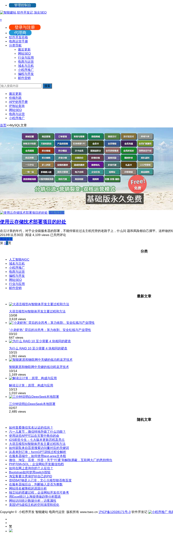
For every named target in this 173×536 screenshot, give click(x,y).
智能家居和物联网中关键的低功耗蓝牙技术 (39, 367)
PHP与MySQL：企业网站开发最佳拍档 (36, 464)
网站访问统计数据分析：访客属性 (32, 500)
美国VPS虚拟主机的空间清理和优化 (34, 504)
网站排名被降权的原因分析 (28, 488)
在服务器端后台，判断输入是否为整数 (36, 484)
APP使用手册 (18, 102)
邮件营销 (24, 78)
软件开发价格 (18, 37)
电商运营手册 (18, 41)
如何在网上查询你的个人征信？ (31, 468)
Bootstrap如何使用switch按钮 (29, 472)
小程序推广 (26, 70)
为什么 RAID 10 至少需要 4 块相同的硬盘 (38, 348)
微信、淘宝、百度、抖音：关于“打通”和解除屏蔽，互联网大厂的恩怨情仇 (60, 460)
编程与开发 (26, 74)
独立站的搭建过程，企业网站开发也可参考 (39, 492)
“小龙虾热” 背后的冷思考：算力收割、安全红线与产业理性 (50, 330)
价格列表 (15, 97)
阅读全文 (6, 239)
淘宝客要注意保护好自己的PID (30, 476)
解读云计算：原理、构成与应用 (31, 385)
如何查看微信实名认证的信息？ (31, 427)
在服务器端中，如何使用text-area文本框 (37, 456)
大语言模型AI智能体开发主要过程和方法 (37, 311)
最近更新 (24, 49)
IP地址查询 (17, 106)
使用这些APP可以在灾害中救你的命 (34, 435)
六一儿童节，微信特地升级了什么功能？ (37, 431)
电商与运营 (26, 61)
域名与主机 (26, 65)
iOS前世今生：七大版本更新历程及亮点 (37, 439)
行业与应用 (26, 57)
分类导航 (15, 45)
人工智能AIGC (19, 259)
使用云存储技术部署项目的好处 (33, 221)
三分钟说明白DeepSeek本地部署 (32, 404)
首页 (3, 125)
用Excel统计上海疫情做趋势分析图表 (35, 496)
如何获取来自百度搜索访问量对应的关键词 (39, 448)
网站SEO (24, 53)
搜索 (47, 86)
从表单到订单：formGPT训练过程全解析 (37, 452)
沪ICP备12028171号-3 (115, 512)
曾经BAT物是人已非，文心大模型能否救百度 (40, 480)
